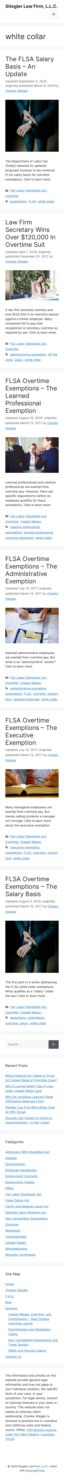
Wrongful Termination (20, 1255)
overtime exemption (19, 538)
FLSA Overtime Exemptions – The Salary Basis (31, 886)
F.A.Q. (9, 1296)
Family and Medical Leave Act (26, 1206)
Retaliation (12, 1230)
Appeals (11, 1158)
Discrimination (15, 1164)
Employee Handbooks (21, 1170)
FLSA (32, 201)
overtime (39, 694)
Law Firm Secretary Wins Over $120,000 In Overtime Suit (30, 233)
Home (9, 1284)
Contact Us (13, 1356)
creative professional (25, 527)
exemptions (18, 201)
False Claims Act (17, 1200)
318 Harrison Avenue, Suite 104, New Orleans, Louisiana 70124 (31, 1434)
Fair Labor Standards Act (28, 190)
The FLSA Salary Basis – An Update (29, 66)
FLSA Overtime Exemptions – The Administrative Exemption (31, 570)
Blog (8, 1302)
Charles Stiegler (16, 1290)
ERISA (9, 1188)
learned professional (38, 532)
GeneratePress (35, 1470)
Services (11, 1308)
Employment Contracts (21, 1176)
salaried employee (26, 699)
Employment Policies (20, 1182)
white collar (46, 201)
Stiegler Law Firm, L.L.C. (31, 6)
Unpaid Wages (30, 521)
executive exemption (25, 847)
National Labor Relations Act (25, 1212)
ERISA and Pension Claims (27, 1350)
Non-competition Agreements (26, 1218)
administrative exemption (28, 354)
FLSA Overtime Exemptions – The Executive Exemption (31, 731)
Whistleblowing (16, 1249)
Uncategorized (15, 1236)
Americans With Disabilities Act (27, 1152)
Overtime (11, 196)
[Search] (54, 1044)
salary (18, 360)
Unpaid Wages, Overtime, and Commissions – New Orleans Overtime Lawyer (29, 1319)
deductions (18, 1018)
